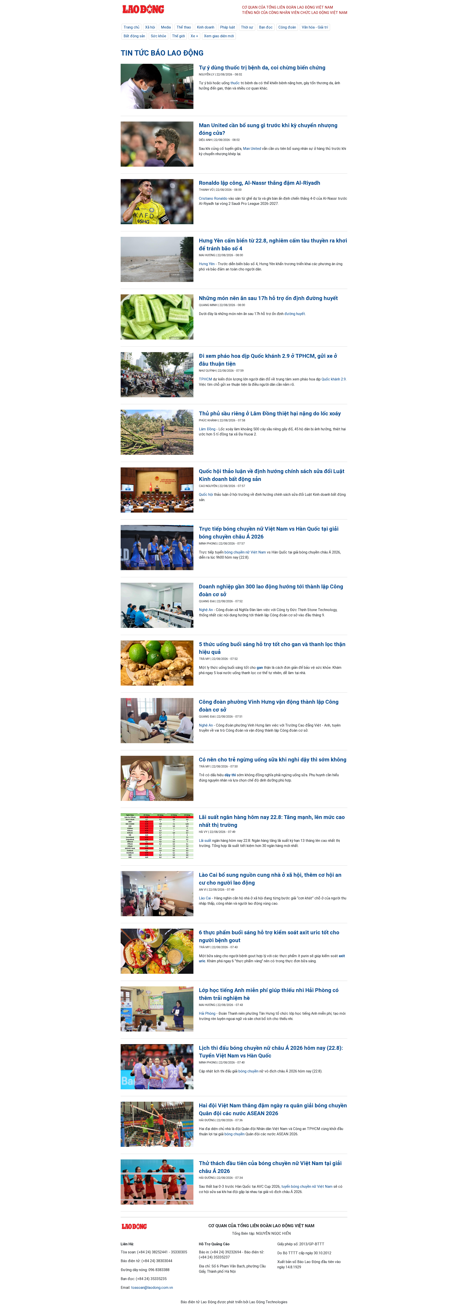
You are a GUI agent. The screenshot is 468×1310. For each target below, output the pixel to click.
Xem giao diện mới (219, 36)
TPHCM (205, 379)
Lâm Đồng (207, 429)
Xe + (194, 36)
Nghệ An (206, 610)
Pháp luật (227, 27)
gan (260, 667)
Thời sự (247, 27)
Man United (252, 148)
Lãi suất (205, 840)
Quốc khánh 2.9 (334, 379)
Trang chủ (131, 27)
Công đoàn (287, 27)
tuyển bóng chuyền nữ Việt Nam (307, 1186)
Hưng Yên (207, 264)
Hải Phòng (207, 1013)
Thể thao (184, 27)
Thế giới (178, 36)
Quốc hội (206, 494)
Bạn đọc (266, 27)
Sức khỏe (158, 36)
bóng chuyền (248, 1071)
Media (166, 27)
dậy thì (230, 775)
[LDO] (157, 87)
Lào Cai (205, 898)
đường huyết (294, 314)
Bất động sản (134, 36)
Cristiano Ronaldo (213, 198)
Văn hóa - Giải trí (315, 27)
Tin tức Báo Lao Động (162, 53)
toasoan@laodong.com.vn (152, 1287)
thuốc (235, 83)
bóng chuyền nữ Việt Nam (245, 552)
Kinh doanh (205, 27)
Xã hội (150, 27)
